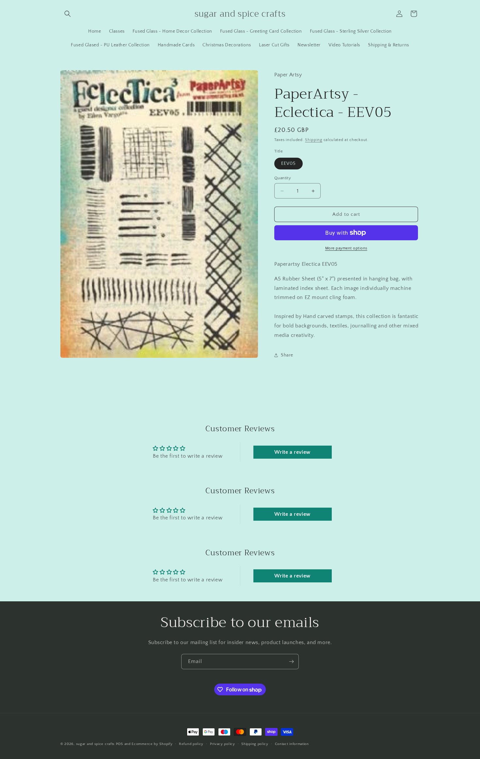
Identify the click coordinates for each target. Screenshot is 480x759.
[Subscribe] (291, 661)
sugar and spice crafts (95, 744)
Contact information (292, 744)
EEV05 (288, 163)
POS (119, 744)
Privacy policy (222, 744)
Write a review (292, 452)
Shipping (313, 140)
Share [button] (287, 355)
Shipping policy (254, 744)
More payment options (346, 248)
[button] (67, 14)
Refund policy (191, 744)
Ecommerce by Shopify (152, 744)
